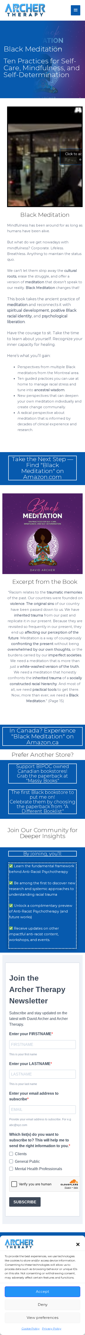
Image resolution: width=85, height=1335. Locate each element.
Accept (42, 1291)
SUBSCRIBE (24, 1202)
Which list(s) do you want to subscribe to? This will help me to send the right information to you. (39, 1140)
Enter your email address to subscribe (34, 1096)
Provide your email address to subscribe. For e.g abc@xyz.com (40, 1122)
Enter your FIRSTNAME (30, 1034)
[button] (78, 1244)
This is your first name (23, 1054)
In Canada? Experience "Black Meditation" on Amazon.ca (42, 736)
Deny (42, 1304)
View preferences (42, 1317)
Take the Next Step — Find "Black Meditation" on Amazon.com (42, 467)
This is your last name (23, 1084)
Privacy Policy (51, 1328)
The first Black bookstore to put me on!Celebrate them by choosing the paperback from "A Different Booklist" (42, 801)
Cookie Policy (30, 1328)
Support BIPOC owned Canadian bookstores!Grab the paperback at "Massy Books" (42, 773)
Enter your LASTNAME (30, 1064)
